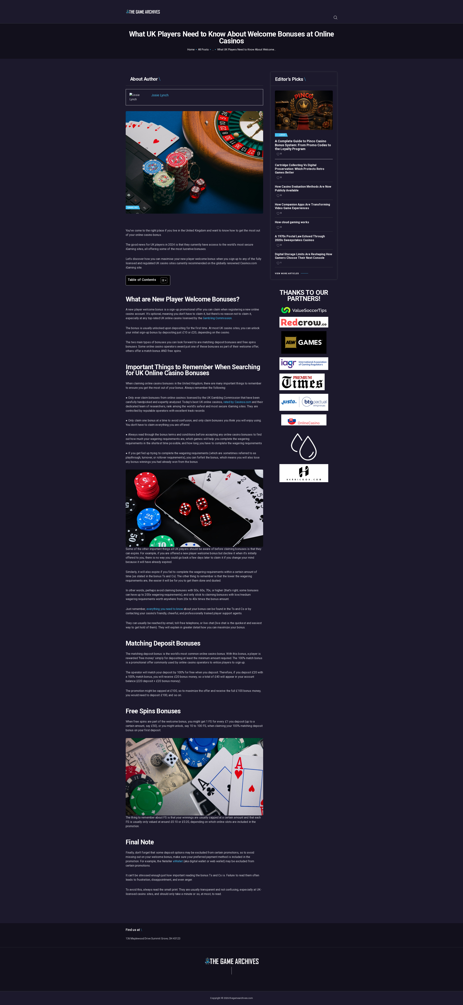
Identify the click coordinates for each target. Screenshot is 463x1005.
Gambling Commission (217, 318)
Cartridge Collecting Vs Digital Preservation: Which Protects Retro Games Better (299, 168)
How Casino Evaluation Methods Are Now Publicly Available (303, 188)
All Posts (203, 49)
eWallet (178, 861)
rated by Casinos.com (237, 402)
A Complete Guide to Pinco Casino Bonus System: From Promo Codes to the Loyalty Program (303, 145)
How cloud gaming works (292, 222)
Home (191, 49)
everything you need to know (164, 609)
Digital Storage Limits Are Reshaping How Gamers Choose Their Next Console (303, 256)
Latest (282, 135)
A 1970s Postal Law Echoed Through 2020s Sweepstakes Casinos (300, 238)
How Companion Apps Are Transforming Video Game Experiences (302, 206)
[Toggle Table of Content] (162, 280)
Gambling (132, 208)
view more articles (287, 273)
